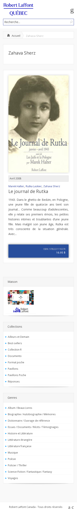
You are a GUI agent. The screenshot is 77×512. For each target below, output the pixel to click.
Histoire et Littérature (20, 433)
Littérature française (19, 446)
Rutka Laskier (34, 186)
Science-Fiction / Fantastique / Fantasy (30, 471)
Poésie (12, 459)
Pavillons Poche (17, 375)
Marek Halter (16, 186)
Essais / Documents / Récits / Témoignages (33, 427)
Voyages (13, 478)
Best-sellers (15, 343)
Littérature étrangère (20, 439)
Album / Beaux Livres (20, 407)
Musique (13, 452)
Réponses (14, 381)
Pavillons (13, 368)
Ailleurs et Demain (18, 336)
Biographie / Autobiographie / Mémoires (32, 414)
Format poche (16, 362)
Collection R (15, 349)
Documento (15, 356)
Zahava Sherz (22, 53)
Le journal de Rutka (28, 191)
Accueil (16, 35)
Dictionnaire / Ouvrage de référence (29, 420)
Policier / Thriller (17, 465)
